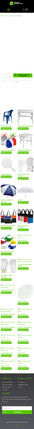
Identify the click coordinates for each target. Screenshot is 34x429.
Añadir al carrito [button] (6, 128)
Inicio (2, 15)
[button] (8, 10)
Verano (6, 15)
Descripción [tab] (5, 86)
